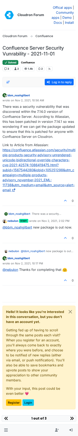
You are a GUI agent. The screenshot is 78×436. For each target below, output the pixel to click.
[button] (6, 430)
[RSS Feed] (49, 69)
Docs (58, 22)
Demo (67, 17)
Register (14, 402)
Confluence (28, 62)
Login (28, 402)
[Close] (70, 312)
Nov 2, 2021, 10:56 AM (29, 100)
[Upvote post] (65, 200)
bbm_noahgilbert (18, 95)
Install (69, 22)
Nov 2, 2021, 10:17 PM (29, 263)
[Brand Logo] (9, 15)
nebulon (12, 220)
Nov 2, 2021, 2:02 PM (55, 220)
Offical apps (62, 7)
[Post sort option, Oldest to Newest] (8, 82)
